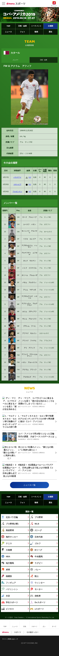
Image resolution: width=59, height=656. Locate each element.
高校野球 (10, 530)
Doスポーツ (40, 602)
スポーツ (17, 632)
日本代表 (39, 537)
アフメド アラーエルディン (29, 355)
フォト (22, 31)
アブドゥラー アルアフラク (29, 304)
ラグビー (39, 563)
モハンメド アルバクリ (29, 231)
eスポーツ (39, 609)
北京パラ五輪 (12, 517)
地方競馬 (10, 563)
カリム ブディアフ (29, 311)
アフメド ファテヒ (29, 340)
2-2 (30, 177)
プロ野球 (39, 517)
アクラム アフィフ (29, 369)
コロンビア (17, 184)
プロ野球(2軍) (12, 524)
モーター (39, 589)
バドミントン (12, 589)
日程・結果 (22, 26)
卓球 (8, 569)
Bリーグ (38, 550)
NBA (8, 556)
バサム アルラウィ (29, 282)
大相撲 (9, 550)
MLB (37, 524)
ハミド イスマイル (29, 268)
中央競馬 (39, 556)
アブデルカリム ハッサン (29, 246)
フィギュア (11, 583)
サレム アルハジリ (29, 319)
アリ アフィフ (29, 348)
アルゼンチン (17, 191)
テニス (9, 543)
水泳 (8, 596)
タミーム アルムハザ (29, 275)
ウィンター (40, 583)
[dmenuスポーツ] (17, 3)
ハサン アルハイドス (29, 362)
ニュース (8, 31)
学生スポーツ (12, 602)
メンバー (15, 60)
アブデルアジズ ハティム (29, 297)
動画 (36, 31)
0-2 (30, 191)
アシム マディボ (29, 290)
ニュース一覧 (29, 485)
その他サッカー (32, 632)
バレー (38, 569)
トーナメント (36, 26)
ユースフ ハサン (29, 224)
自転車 (38, 596)
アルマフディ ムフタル (29, 253)
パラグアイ (17, 177)
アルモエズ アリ (29, 377)
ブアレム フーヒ (29, 326)
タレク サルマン (29, 261)
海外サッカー (12, 537)
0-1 (30, 184)
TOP (8, 26)
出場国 (50, 26)
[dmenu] (5, 632)
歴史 (50, 31)
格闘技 (9, 576)
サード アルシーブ (29, 217)
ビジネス (10, 609)
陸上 (37, 576)
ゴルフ (38, 543)
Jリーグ (38, 530)
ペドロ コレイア (29, 239)
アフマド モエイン (29, 333)
